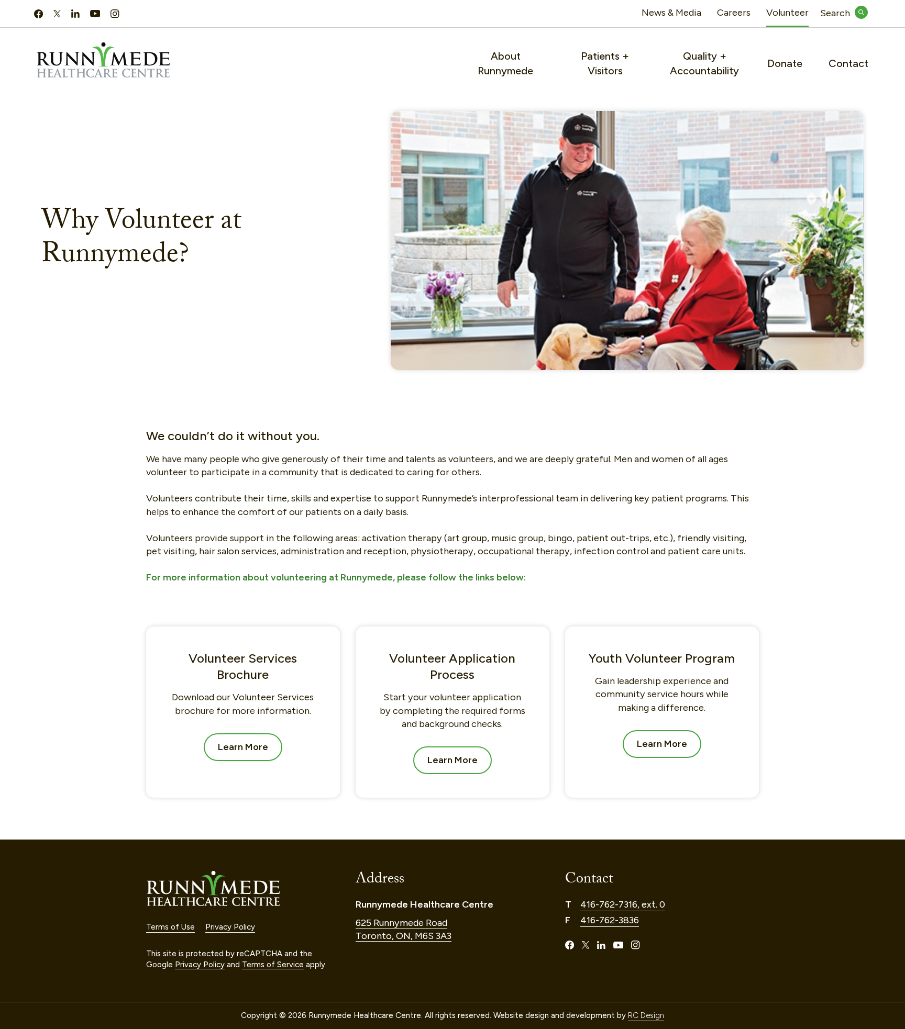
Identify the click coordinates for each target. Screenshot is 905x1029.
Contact (848, 63)
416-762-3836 (609, 920)
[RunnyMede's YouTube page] (95, 14)
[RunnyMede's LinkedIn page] (75, 14)
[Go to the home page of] (120, 59)
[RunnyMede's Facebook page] (38, 14)
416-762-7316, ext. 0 (622, 904)
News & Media (671, 12)
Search (844, 13)
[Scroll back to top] (874, 950)
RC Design (646, 1015)
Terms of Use (170, 927)
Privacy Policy (230, 927)
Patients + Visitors (605, 63)
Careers (734, 12)
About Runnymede (505, 63)
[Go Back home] (243, 888)
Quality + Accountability (704, 63)
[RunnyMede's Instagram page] (115, 14)
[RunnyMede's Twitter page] (57, 14)
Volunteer (787, 12)
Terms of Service (273, 964)
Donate (784, 63)
